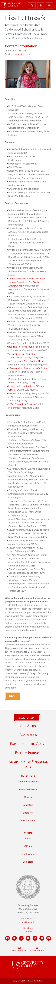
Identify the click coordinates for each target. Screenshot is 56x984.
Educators (28, 805)
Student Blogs (37, 950)
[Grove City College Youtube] (28, 938)
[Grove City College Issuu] (35, 938)
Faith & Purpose (28, 753)
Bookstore (28, 861)
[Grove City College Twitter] (14, 938)
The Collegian (19, 950)
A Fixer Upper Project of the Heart (26, 361)
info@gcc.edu (28, 922)
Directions (28, 928)
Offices (28, 846)
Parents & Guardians (28, 781)
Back (12, 696)
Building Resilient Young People (25, 346)
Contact (28, 931)
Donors (28, 797)
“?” (29, 368)
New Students (28, 820)
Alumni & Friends (28, 789)
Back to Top (26, 717)
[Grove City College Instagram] (21, 938)
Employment (28, 854)
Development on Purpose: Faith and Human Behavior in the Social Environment (27, 282)
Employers (28, 812)
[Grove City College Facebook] (7, 938)
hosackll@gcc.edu (21, 54)
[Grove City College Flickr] (41, 938)
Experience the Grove (28, 744)
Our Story (28, 726)
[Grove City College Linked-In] (48, 938)
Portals (28, 838)
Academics (28, 735)
